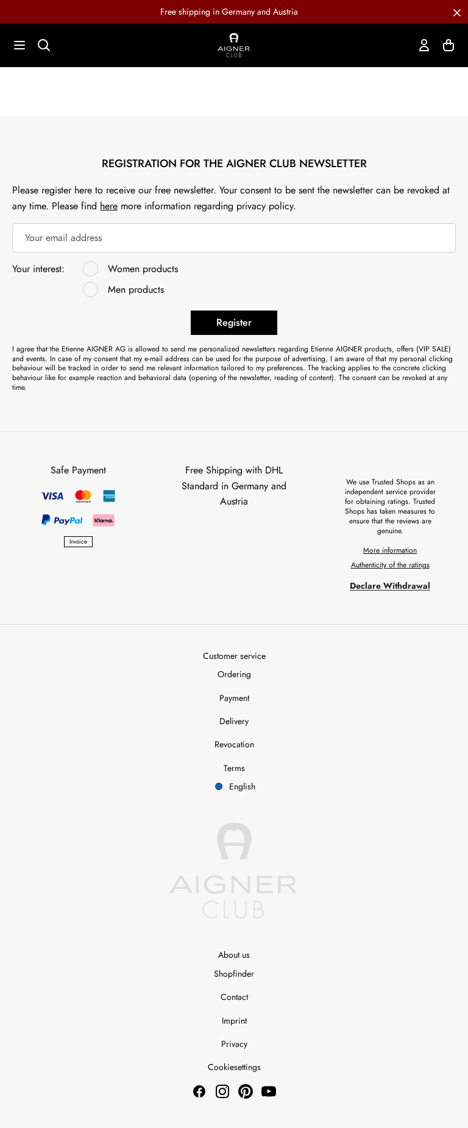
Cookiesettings (234, 1067)
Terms (234, 768)
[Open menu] (19, 45)
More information (390, 550)
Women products (143, 269)
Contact (234, 997)
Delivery (234, 721)
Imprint (234, 1021)
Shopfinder (234, 974)
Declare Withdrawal (390, 586)
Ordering (234, 674)
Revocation (234, 744)
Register (234, 322)
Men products (136, 289)
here (109, 206)
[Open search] (44, 45)
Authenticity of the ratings (390, 565)
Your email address (63, 238)
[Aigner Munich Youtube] (268, 1091)
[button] (457, 11)
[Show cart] (448, 45)
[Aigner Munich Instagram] (222, 1091)
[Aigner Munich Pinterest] (245, 1091)
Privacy (234, 1044)
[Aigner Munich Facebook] (199, 1091)
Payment (234, 698)
